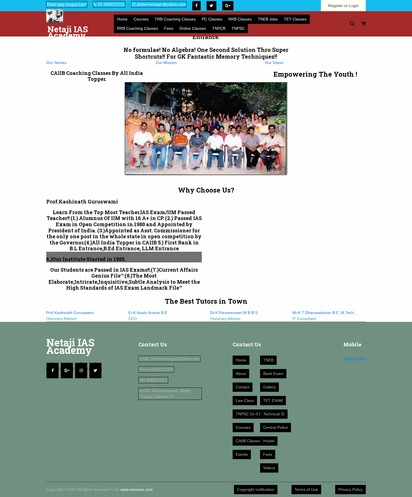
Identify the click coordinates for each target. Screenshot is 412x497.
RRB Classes (240, 19)
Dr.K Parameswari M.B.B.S (234, 312)
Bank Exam (273, 373)
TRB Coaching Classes (175, 19)
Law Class (245, 400)
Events (242, 454)
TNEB (268, 360)
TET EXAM (273, 400)
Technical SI (273, 414)
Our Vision (274, 62)
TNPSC (238, 28)
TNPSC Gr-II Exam (252, 414)
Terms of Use (306, 489)
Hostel (268, 441)
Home (122, 19)
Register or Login (343, 5)
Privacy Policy (350, 489)
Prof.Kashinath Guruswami (70, 312)
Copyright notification (255, 489)
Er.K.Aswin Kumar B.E (147, 312)
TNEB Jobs (268, 19)
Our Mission (166, 62)
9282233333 (354, 359)
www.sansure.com (137, 489)
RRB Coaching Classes (137, 28)
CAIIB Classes (248, 441)
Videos (269, 468)
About (241, 373)
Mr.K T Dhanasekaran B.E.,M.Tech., (324, 312)
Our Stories (56, 62)
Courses (141, 19)
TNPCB (218, 28)
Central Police (275, 427)
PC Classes (212, 19)
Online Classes (192, 28)
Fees (168, 28)
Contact (242, 387)
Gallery (269, 387)
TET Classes (295, 19)
